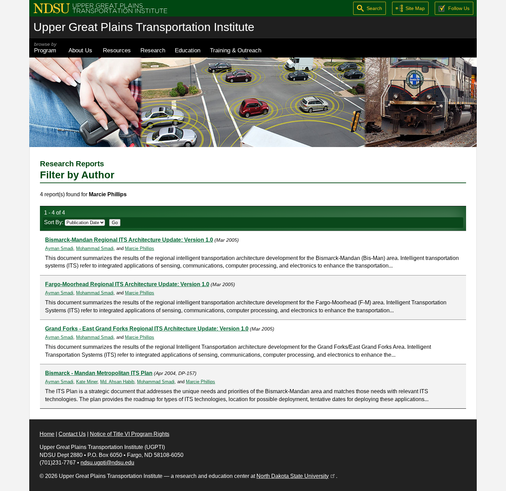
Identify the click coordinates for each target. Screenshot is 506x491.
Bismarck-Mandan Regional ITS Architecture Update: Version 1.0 (129, 240)
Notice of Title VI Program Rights (129, 434)
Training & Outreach (235, 50)
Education (187, 50)
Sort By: (54, 222)
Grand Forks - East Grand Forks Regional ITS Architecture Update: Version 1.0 (147, 329)
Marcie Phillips (139, 248)
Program (45, 48)
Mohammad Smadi (95, 248)
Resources (117, 50)
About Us (80, 50)
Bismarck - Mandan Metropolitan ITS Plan (98, 373)
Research (152, 50)
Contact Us (72, 434)
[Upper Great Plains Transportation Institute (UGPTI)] (100, 8)
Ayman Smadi (59, 248)
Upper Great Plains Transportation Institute (143, 27)
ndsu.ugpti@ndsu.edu (107, 463)
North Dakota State (296, 476)
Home (47, 434)
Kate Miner (86, 381)
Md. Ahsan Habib (117, 381)
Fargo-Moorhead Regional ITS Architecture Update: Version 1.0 (127, 284)
